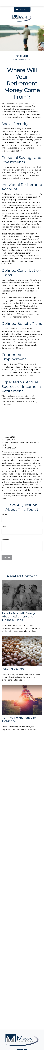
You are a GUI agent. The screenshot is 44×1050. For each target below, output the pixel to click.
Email (4, 526)
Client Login (23, 9)
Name (4, 514)
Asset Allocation (13, 668)
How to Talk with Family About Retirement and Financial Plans (18, 617)
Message (5, 539)
